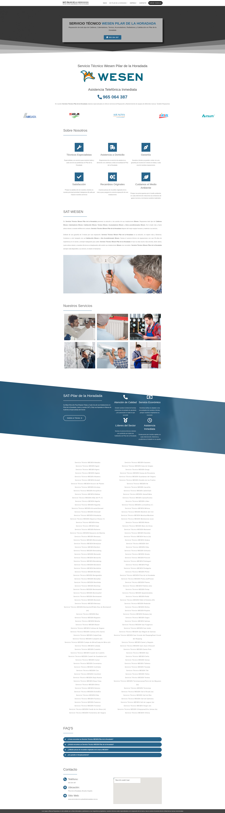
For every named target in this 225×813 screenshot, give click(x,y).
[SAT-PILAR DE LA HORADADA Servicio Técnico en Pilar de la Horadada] (75, 3)
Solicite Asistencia (155, 3)
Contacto (142, 3)
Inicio (105, 3)
